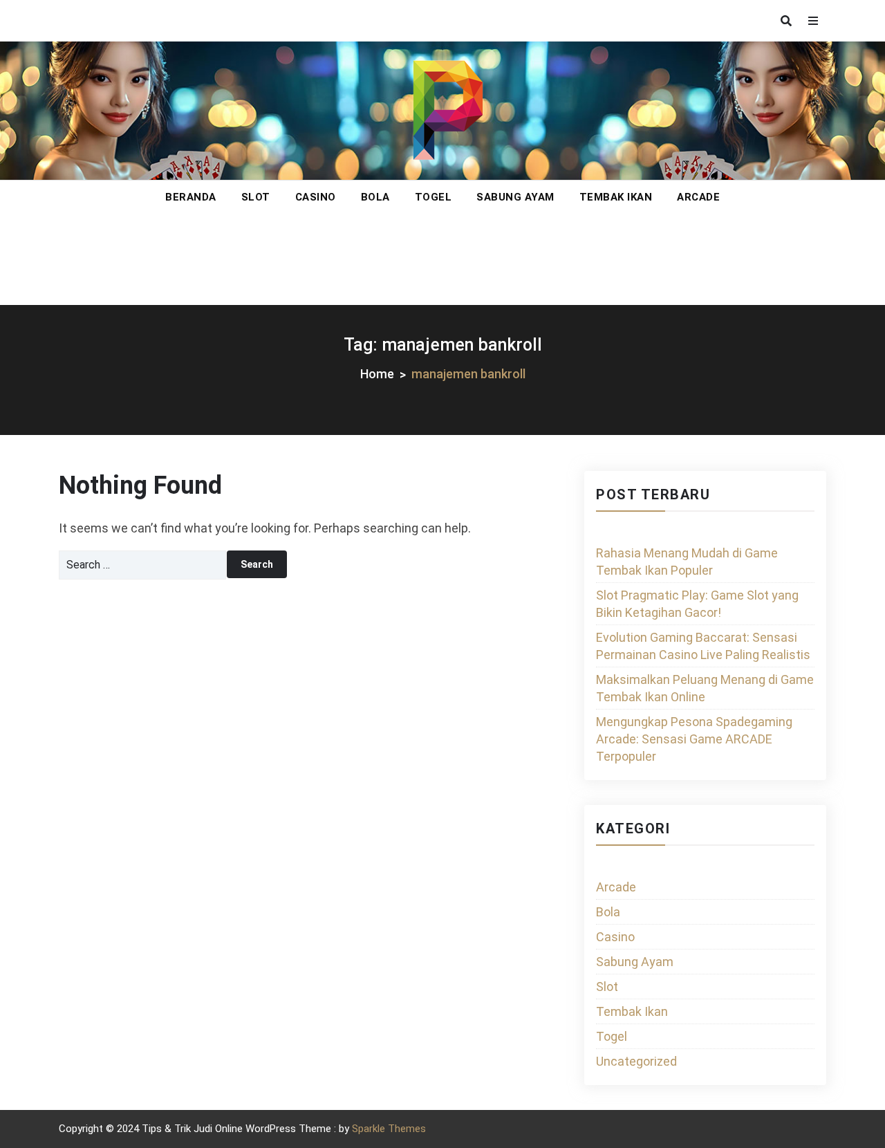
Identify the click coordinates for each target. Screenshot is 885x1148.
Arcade (698, 197)
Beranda (190, 197)
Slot (255, 197)
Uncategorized (636, 1061)
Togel (433, 197)
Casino (315, 197)
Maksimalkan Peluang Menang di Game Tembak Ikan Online (705, 688)
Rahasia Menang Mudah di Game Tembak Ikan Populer (687, 561)
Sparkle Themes (389, 1128)
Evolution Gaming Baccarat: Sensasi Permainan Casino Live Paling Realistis (703, 646)
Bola (375, 197)
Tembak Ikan (616, 197)
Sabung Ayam (515, 197)
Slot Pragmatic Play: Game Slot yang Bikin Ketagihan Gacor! (697, 604)
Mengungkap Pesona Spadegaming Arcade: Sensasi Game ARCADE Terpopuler (694, 738)
